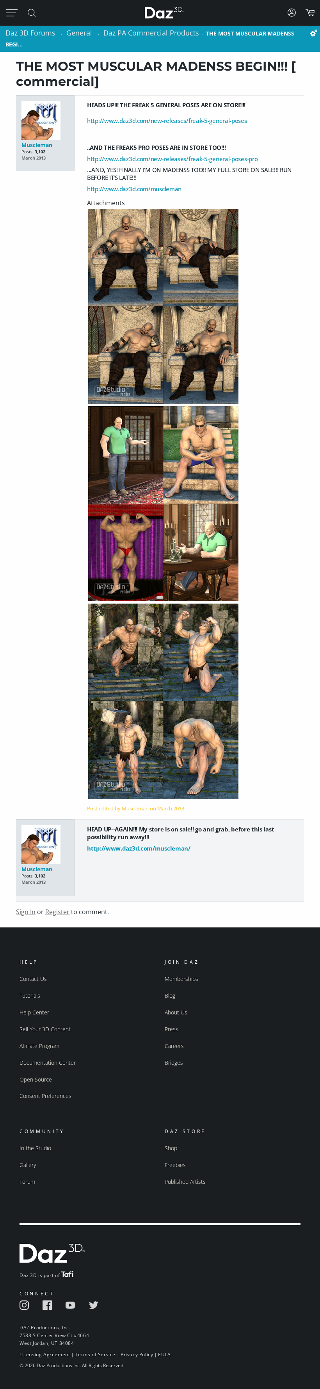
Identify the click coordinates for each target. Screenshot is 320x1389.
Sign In (26, 912)
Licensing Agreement (45, 1354)
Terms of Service (95, 1354)
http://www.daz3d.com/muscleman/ (138, 848)
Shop (171, 1148)
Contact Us (33, 978)
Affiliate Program (39, 1046)
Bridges (174, 1062)
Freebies (175, 1165)
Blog (170, 995)
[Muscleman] (45, 121)
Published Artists (185, 1181)
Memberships (181, 978)
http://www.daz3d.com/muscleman (134, 189)
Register (57, 912)
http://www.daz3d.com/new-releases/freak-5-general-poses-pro (172, 159)
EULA (164, 1354)
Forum (27, 1181)
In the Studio (35, 1148)
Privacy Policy (137, 1354)
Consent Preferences (45, 1095)
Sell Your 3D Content (45, 1029)
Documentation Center (48, 1062)
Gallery (28, 1165)
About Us (176, 1012)
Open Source (36, 1079)
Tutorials (30, 995)
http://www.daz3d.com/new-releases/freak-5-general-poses (167, 120)
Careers (174, 1046)
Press (171, 1029)
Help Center (34, 1012)
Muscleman (36, 145)
